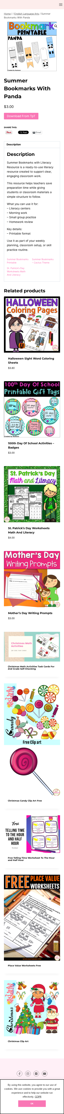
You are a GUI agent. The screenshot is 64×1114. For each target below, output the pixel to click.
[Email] (44, 1073)
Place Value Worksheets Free (24, 965)
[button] (56, 26)
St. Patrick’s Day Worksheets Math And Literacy (16, 271)
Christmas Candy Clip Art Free (25, 800)
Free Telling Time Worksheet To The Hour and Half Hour (31, 859)
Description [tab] (14, 144)
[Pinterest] (36, 1073)
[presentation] (32, 647)
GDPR (38, 1097)
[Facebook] (19, 1073)
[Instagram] (28, 1073)
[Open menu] (60, 4)
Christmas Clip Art (18, 1041)
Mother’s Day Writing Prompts (30, 613)
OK (32, 1104)
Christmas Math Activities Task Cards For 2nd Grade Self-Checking (31, 667)
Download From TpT (21, 116)
